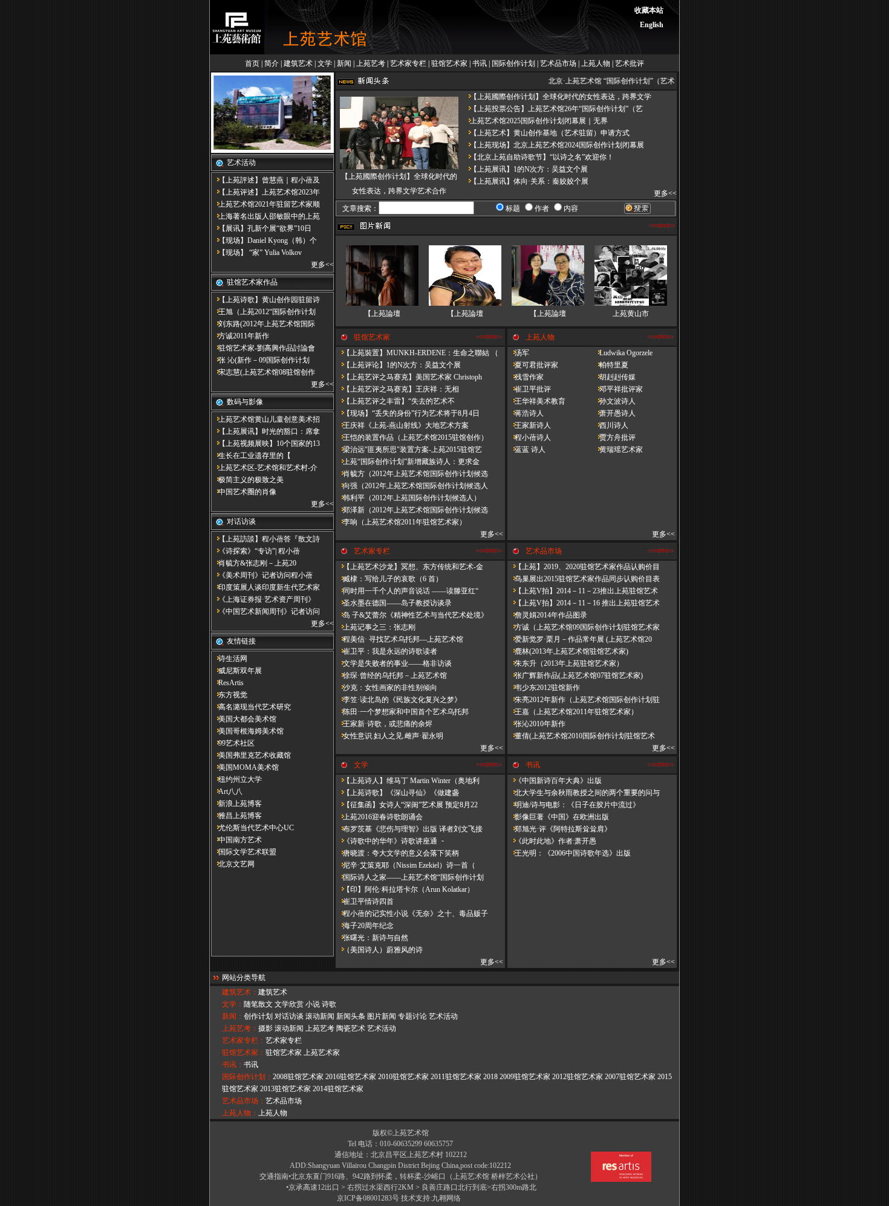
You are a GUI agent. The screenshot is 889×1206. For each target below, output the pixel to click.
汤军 (518, 353)
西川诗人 (610, 425)
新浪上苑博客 (236, 803)
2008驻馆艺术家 (298, 1076)
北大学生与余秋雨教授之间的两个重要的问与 (583, 792)
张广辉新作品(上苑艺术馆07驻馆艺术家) (575, 675)
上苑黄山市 (631, 313)
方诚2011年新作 (240, 336)
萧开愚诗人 (614, 413)
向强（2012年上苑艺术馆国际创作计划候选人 (412, 486)
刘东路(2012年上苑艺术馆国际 (263, 324)
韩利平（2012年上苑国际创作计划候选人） (408, 498)
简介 (271, 63)
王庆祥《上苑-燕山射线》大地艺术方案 (402, 425)
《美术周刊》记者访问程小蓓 (262, 575)
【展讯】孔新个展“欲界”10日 (261, 228)
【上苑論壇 (382, 313)
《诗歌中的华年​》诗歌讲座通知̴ (389, 841)
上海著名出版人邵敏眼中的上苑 (265, 216)
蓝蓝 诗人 (526, 449)
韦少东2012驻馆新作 (543, 687)
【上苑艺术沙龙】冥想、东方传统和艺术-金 (409, 567)
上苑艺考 (370, 63)
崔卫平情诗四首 (365, 901)
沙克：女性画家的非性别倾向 (386, 687)
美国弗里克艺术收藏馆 (251, 755)
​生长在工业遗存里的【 (251, 455)
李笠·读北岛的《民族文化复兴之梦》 (398, 699)
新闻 (344, 63)
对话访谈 (289, 1016)
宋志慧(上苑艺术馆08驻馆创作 (263, 372)
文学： (233, 1004)
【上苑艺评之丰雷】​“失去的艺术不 (395, 401)
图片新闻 (381, 1016)
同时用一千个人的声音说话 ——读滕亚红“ (407, 591)
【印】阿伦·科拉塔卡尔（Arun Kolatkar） (405, 889)
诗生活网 (229, 658)
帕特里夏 (610, 365)
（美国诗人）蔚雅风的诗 (379, 950)
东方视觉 (229, 695)
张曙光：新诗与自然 (372, 938)
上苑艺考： (240, 1028)
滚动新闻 (319, 1016)
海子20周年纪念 (365, 925)
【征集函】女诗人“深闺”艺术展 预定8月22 (407, 805)
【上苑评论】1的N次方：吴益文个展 (398, 365)
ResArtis (227, 683)
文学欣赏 (289, 1004)
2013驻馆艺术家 (285, 1089)
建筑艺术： (240, 992)
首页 (252, 63)
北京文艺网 (233, 864)
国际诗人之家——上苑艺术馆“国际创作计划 (410, 877)
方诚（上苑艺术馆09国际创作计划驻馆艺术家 (583, 627)
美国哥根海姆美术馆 (247, 731)
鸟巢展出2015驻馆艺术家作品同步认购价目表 (583, 579)
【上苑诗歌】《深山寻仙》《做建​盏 (397, 792)
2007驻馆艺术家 (630, 1076)
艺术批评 (629, 63)
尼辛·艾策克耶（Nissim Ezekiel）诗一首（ (405, 865)
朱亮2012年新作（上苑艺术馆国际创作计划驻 (583, 699)
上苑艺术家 (322, 1052)
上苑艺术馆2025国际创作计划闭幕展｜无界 (535, 121)
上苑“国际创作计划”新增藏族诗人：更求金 (408, 461)
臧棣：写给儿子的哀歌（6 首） (389, 579)
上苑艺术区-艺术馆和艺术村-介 (264, 467)
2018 (490, 1076)
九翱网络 (446, 1198)
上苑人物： (240, 1113)
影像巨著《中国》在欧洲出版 (558, 817)
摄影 (265, 1028)
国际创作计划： (247, 1076)
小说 (312, 1004)
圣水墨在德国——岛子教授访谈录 (394, 603)
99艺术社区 (233, 743)
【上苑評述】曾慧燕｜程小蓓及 (265, 180)
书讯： (233, 1064)
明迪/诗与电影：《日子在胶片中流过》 (573, 805)
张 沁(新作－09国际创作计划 (260, 360)
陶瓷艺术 (350, 1028)
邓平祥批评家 (617, 389)
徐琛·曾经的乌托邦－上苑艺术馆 (391, 675)
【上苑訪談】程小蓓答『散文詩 (265, 539)
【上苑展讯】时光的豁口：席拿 (265, 431)
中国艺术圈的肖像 (243, 492)
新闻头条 (350, 1016)
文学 (325, 63)
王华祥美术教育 (536, 401)
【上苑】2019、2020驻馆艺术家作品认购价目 (583, 567)
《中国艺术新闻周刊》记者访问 (265, 611)
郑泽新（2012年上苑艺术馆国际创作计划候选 (412, 510)
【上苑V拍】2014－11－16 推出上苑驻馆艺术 (583, 603)
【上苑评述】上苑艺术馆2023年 (265, 192)
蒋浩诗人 (525, 413)
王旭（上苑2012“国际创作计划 (263, 312)
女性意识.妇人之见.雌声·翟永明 (389, 736)
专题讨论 (412, 1016)
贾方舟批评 (614, 437)
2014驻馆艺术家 (338, 1089)
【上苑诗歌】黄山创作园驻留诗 (265, 299)
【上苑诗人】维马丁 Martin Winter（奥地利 (408, 780)
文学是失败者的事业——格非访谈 (394, 663)
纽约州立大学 (236, 779)
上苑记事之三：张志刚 (375, 627)
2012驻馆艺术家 (577, 1076)
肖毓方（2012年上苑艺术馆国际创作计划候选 (412, 473)
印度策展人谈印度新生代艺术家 (265, 587)
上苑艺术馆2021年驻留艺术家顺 (265, 204)
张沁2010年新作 (536, 724)
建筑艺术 (298, 63)
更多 (318, 264)
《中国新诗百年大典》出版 (554, 780)
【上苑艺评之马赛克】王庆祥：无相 (397, 389)
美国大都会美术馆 (243, 719)
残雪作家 (525, 377)
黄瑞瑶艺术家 (617, 449)
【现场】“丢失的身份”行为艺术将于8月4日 (408, 413)
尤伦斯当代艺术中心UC (252, 828)
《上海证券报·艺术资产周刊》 (263, 599)
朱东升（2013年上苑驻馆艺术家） (565, 663)
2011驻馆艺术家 (456, 1076)
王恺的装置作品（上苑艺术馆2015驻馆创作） (412, 437)
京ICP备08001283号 (368, 1198)
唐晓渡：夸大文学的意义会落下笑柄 (397, 853)
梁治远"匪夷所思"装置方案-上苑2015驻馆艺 (409, 449)
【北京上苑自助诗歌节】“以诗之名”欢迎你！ (538, 157)
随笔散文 (258, 1004)
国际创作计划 (513, 63)
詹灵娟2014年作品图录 (547, 615)
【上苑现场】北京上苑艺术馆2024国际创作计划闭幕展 (553, 145)
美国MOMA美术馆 (245, 767)
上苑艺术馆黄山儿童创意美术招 (265, 419)
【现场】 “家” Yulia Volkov (256, 252)
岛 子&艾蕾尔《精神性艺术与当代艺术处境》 (412, 615)
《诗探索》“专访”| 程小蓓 (255, 551)
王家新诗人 (529, 425)
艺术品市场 (558, 63)
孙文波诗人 (614, 401)
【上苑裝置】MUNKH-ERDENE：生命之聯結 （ (417, 353)
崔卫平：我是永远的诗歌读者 (386, 651)
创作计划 (258, 1016)
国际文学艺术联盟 (243, 852)
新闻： (233, 1016)
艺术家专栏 (408, 63)
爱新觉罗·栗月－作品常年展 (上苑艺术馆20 (579, 639)
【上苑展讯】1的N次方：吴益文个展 (525, 169)
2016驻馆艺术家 (350, 1076)
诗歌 (329, 1004)
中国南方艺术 (236, 840)
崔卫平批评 (529, 389)
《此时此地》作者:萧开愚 (551, 841)
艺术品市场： (243, 1101)
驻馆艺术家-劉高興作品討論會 (263, 348)
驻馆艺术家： (243, 1052)
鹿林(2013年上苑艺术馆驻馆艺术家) (567, 651)
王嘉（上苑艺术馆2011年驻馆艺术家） (572, 712)
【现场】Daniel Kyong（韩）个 (264, 240)
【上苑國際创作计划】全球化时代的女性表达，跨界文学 (557, 96)
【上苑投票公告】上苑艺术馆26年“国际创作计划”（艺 (553, 109)
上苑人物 (595, 63)
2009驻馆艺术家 (525, 1076)
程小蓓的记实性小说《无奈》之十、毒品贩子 (412, 913)
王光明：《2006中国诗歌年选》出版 (569, 853)
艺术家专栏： (243, 1040)
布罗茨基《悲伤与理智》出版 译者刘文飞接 (409, 829)
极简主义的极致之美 (247, 480)
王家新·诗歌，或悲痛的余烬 (384, 724)
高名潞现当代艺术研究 (251, 707)
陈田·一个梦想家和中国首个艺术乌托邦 (402, 712)
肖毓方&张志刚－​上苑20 (253, 563)
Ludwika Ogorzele (622, 353)
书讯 (479, 63)
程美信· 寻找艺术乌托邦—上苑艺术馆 (399, 639)
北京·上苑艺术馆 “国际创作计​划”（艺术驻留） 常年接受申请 (641, 81)
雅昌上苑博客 (236, 815)
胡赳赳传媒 (614, 377)
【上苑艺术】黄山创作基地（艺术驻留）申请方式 (546, 133)
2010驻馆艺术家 (403, 1076)
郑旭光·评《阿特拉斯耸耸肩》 (559, 829)
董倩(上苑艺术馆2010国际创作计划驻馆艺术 (581, 736)
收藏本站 (648, 10)
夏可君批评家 (532, 365)
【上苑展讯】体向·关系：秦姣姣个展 (525, 181)
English (651, 25)
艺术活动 (443, 1016)
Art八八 (227, 791)
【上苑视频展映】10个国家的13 (265, 443)
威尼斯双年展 (236, 670)
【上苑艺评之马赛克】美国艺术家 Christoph (409, 377)
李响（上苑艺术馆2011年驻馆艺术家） (401, 522)
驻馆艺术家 (449, 63)
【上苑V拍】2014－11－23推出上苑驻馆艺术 (582, 591)
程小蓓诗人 (529, 437)
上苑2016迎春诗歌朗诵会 (379, 817)
